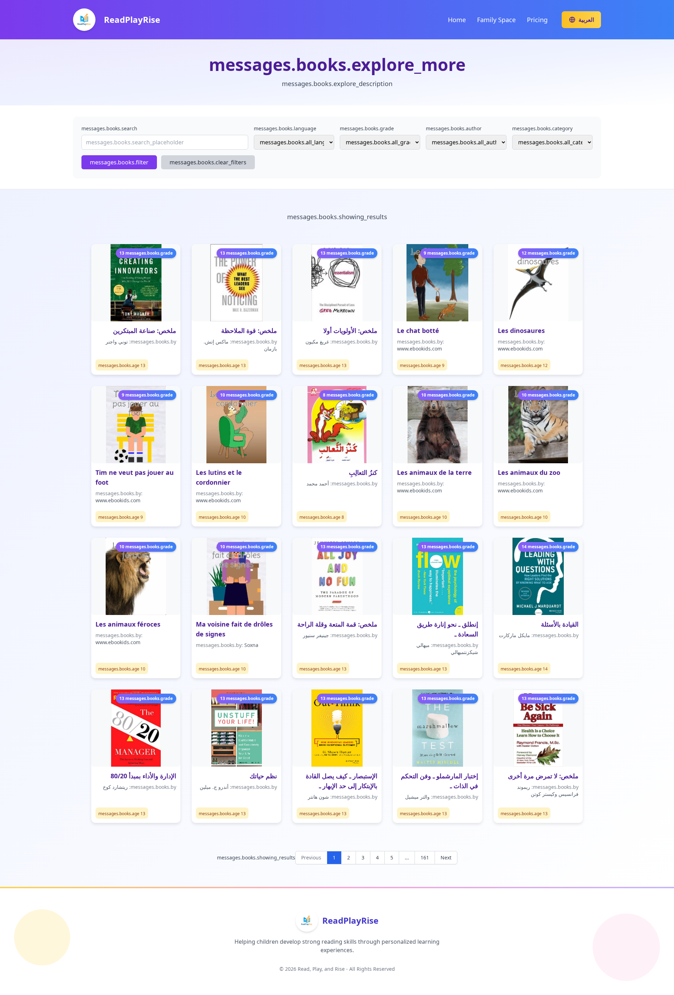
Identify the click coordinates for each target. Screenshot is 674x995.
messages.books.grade (367, 128)
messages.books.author (454, 128)
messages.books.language (285, 128)
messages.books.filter (119, 162)
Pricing (537, 19)
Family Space (496, 19)
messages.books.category (542, 128)
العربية (586, 20)
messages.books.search (109, 128)
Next (446, 857)
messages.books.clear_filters (208, 162)
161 (425, 857)
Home (457, 19)
